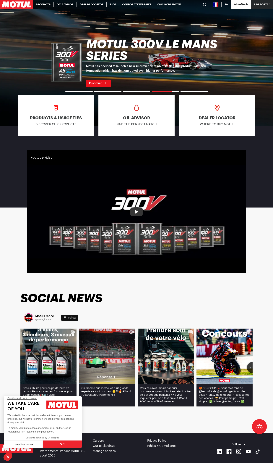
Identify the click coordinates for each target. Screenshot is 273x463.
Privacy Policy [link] (156, 440)
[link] (113, 4)
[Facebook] (229, 451)
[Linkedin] (219, 451)
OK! (62, 444)
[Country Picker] (216, 4)
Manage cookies (104, 451)
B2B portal (262, 4)
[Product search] (205, 4)
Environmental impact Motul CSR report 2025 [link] (62, 453)
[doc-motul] (259, 426)
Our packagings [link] (104, 445)
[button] (7, 456)
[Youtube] (248, 451)
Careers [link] (98, 440)
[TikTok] (257, 451)
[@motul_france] (28, 317)
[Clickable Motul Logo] (16, 4)
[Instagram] (238, 451)
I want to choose (23, 444)
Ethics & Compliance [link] (161, 445)
